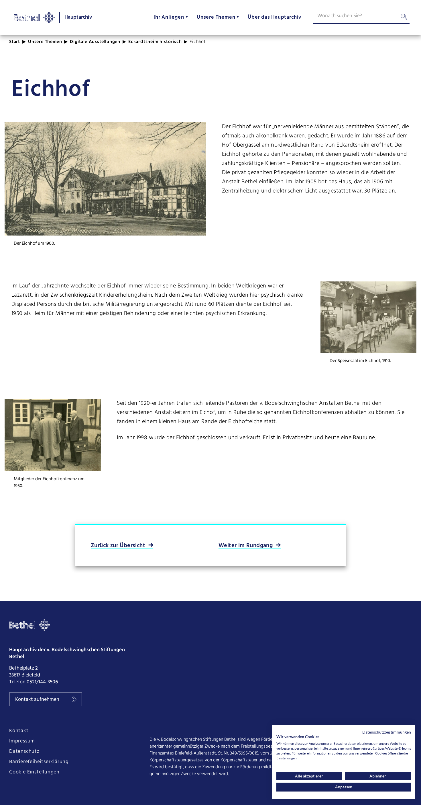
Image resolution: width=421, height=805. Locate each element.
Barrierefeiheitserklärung (39, 762)
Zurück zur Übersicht (118, 545)
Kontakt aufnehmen (37, 699)
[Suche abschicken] (404, 18)
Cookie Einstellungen (34, 772)
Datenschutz (24, 752)
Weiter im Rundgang (246, 545)
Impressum (22, 741)
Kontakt (19, 731)
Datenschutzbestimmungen (386, 732)
